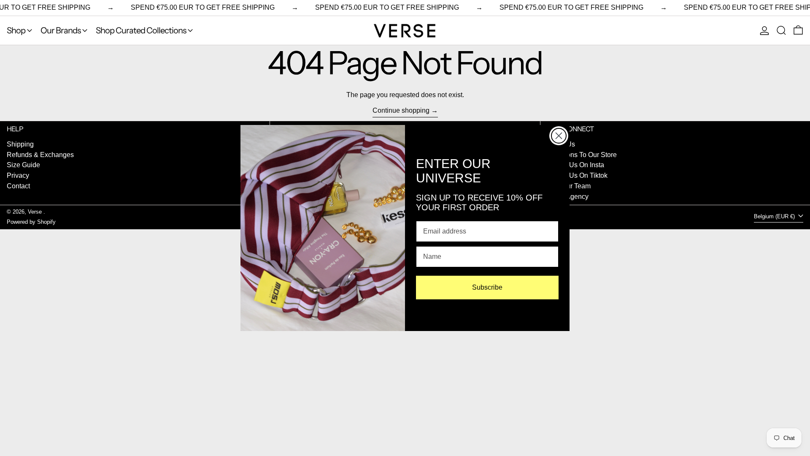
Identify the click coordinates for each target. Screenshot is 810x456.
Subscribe (487, 287)
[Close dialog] (558, 135)
